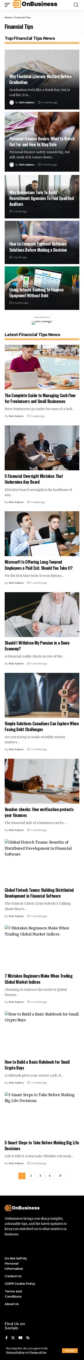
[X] (12, 1338)
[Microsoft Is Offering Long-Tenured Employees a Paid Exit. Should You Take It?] (42, 533)
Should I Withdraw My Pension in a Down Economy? (37, 646)
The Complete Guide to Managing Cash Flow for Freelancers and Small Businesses (40, 398)
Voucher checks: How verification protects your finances (39, 812)
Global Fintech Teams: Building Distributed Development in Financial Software (39, 893)
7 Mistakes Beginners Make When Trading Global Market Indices (38, 979)
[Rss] (27, 1338)
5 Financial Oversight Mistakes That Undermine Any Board (34, 479)
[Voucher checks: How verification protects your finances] (42, 781)
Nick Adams (26, 102)
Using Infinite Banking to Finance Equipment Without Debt (36, 292)
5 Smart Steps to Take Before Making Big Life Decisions (42, 1145)
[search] (76, 5)
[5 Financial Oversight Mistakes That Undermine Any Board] (42, 447)
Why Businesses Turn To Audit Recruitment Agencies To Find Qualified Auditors (41, 198)
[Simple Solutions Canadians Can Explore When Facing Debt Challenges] (42, 695)
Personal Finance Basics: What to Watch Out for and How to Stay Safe (41, 141)
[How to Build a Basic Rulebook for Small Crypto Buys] (42, 1033)
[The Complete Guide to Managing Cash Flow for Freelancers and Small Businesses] (42, 367)
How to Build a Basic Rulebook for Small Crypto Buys (37, 1065)
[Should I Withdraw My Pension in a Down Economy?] (42, 614)
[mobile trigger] (9, 5)
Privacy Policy (15, 1352)
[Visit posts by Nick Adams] (11, 102)
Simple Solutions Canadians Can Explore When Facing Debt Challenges (42, 726)
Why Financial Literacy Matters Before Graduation (40, 79)
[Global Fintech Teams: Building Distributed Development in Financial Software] (42, 861)
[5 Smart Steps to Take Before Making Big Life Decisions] (42, 1114)
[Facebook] (6, 1338)
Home (8, 17)
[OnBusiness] (35, 5)
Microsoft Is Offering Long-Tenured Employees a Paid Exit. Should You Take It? (39, 565)
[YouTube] (20, 1338)
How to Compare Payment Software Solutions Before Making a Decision (38, 247)
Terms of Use (38, 1352)
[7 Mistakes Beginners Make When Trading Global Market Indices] (42, 947)
